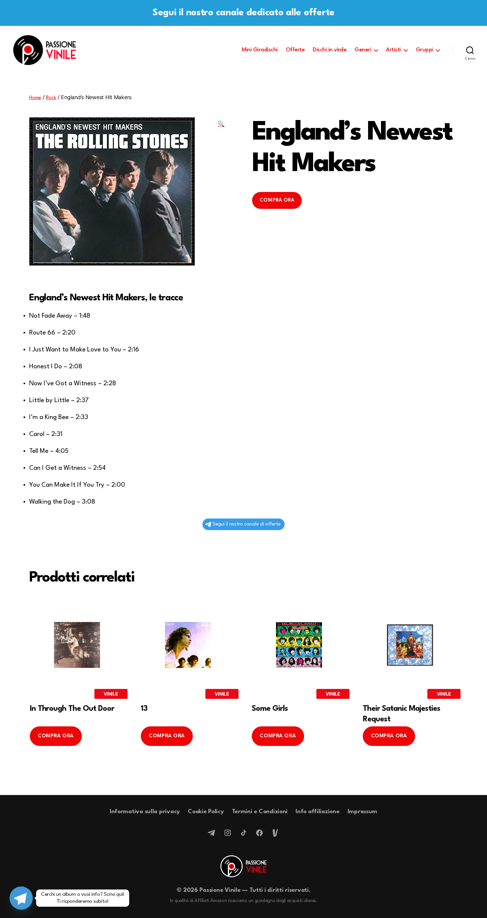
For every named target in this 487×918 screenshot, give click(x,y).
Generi (362, 50)
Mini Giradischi (260, 50)
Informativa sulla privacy (145, 812)
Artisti (393, 50)
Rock (51, 97)
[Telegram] (212, 833)
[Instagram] (228, 833)
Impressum (363, 812)
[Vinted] (275, 833)
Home (35, 97)
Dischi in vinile (329, 50)
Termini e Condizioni (260, 812)
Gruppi (424, 50)
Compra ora (277, 200)
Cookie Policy (206, 812)
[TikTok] (243, 833)
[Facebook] (259, 833)
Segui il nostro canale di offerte (247, 524)
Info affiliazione (317, 812)
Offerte (295, 50)
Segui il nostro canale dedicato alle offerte (243, 13)
